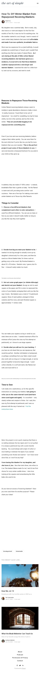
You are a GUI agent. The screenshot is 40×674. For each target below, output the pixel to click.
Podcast (20, 655)
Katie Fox (8, 21)
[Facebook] (17, 665)
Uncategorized (7, 551)
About (20, 652)
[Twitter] (20, 665)
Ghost (24, 668)
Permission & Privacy (20, 658)
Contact (20, 660)
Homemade (19, 551)
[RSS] (23, 665)
